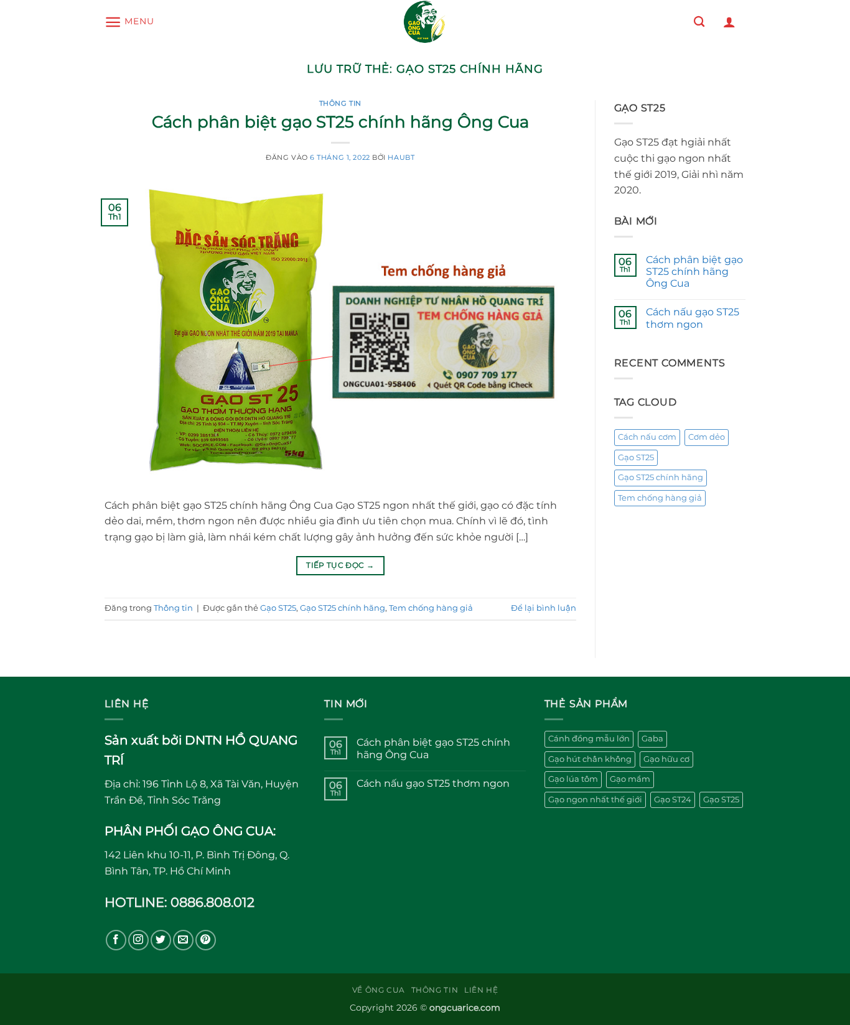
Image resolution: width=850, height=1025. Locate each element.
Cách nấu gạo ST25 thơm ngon (692, 318)
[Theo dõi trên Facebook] (116, 940)
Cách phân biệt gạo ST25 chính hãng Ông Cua (340, 121)
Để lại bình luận (543, 608)
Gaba (652, 738)
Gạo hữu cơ (666, 759)
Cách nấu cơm (647, 437)
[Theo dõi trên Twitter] (161, 940)
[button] (129, 22)
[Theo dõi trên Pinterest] (205, 940)
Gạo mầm (630, 779)
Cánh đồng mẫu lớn (589, 738)
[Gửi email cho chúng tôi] (183, 940)
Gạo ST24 (672, 799)
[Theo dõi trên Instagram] (138, 940)
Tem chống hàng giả (431, 608)
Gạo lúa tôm (573, 779)
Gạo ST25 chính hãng (342, 608)
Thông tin (340, 103)
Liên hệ (481, 990)
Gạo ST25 (278, 608)
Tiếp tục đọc (340, 565)
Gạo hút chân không (590, 759)
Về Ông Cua (378, 990)
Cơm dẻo (706, 437)
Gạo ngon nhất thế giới (595, 799)
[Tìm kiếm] (699, 22)
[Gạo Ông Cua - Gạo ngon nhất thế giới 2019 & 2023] (425, 22)
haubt (401, 157)
